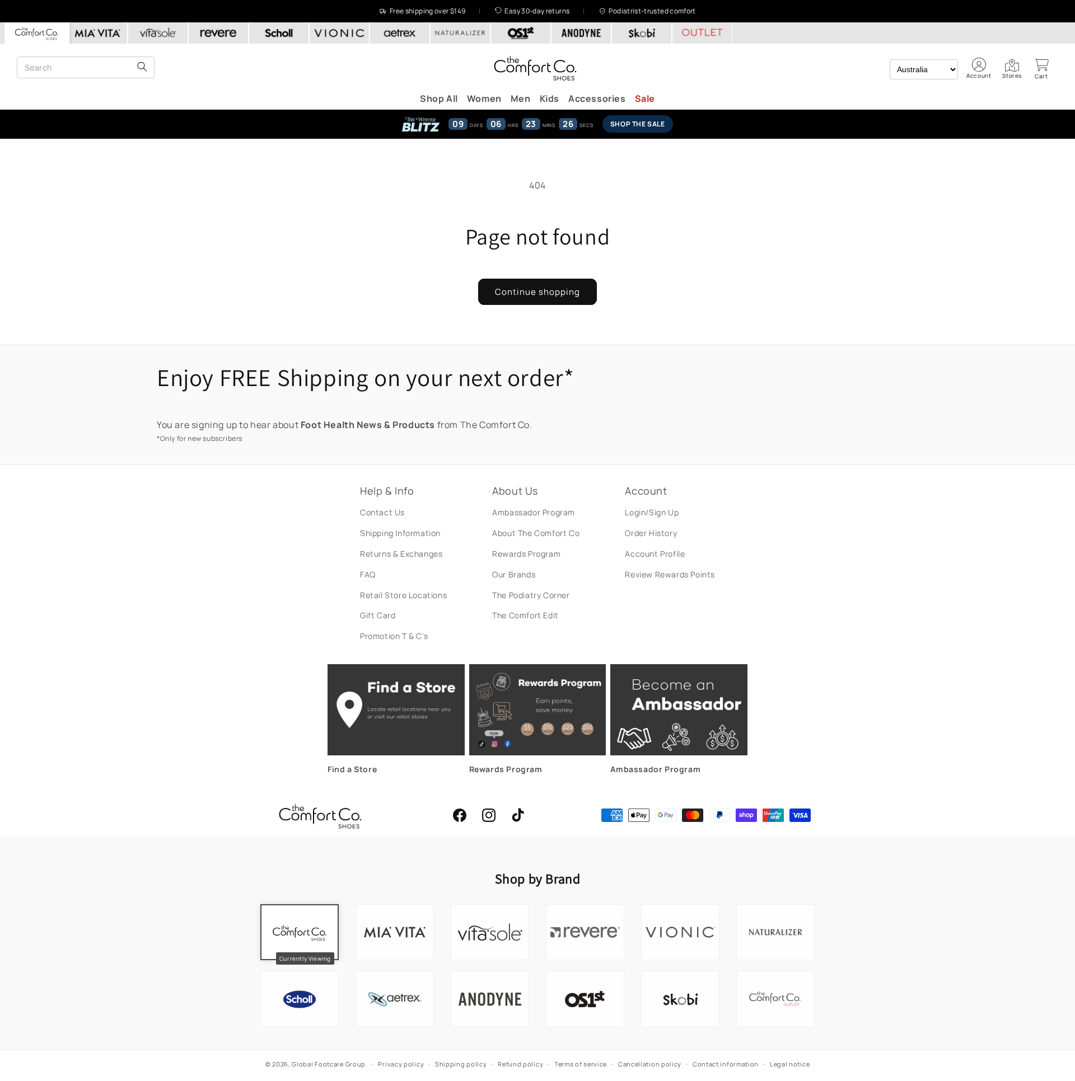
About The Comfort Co (535, 533)
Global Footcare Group (329, 1064)
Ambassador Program (533, 512)
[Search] (142, 67)
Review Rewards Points (670, 574)
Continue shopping (537, 292)
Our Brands (513, 574)
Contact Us (382, 512)
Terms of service (580, 1064)
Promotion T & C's (394, 636)
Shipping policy (461, 1064)
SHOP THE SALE (637, 124)
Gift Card (377, 615)
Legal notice (790, 1064)
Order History (651, 533)
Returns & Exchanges (401, 553)
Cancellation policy (649, 1064)
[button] (1041, 69)
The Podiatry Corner (530, 595)
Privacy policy (401, 1064)
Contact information (726, 1064)
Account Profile (655, 553)
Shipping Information (400, 533)
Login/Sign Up (652, 512)
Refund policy (520, 1064)
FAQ (368, 574)
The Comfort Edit (525, 615)
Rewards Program (526, 553)
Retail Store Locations (403, 595)
